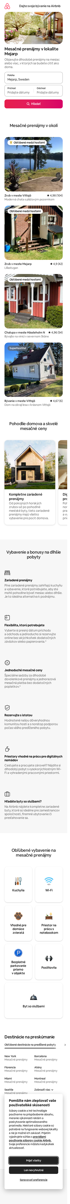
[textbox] (19, 92)
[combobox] (33, 79)
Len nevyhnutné (33, 1170)
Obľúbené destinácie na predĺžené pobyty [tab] (30, 1044)
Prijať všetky (33, 1160)
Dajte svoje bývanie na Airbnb (39, 6)
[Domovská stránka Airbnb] (7, 6)
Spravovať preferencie (33, 1180)
